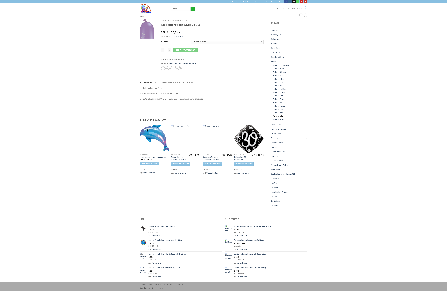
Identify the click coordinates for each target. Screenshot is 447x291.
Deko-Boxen (276, 48)
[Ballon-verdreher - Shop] (153, 8)
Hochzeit (274, 147)
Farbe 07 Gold (278, 82)
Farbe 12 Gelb (278, 96)
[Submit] (193, 9)
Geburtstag (275, 138)
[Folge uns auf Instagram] (290, 1)
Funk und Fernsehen (278, 129)
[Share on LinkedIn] (180, 68)
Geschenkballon (277, 142)
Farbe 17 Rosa (278, 113)
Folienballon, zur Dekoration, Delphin (153, 157)
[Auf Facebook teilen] (163, 68)
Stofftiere (280, 2)
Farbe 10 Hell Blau (279, 89)
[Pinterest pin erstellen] (176, 68)
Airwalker (275, 30)
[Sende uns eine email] (294, 1)
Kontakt (258, 2)
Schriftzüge (275, 178)
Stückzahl (164, 41)
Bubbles (274, 43)
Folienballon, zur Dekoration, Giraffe (178, 158)
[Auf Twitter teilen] (167, 68)
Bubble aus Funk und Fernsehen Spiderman (211, 158)
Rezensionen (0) (186, 82)
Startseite (233, 2)
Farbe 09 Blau (278, 86)
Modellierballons (277, 160)
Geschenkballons (268, 2)
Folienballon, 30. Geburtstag (240, 158)
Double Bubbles (277, 57)
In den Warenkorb (185, 50)
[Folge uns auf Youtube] (305, 1)
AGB (159, 284)
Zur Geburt (275, 201)
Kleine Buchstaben (278, 151)
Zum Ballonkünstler (246, 2)
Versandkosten (178, 36)
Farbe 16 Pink (278, 109)
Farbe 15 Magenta (279, 106)
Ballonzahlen (276, 39)
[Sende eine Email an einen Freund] (171, 68)
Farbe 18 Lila (278, 116)
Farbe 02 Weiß (278, 69)
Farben (273, 61)
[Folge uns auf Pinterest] (301, 1)
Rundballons (276, 169)
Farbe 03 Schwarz (279, 72)
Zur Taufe (274, 205)
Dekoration (275, 52)
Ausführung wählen (149, 163)
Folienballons (276, 124)
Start (163, 21)
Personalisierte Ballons (280, 165)
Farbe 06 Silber (278, 79)
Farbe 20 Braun (278, 119)
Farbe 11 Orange (279, 92)
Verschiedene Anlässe (279, 192)
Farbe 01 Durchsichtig (281, 65)
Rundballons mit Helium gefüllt (283, 174)
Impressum (152, 284)
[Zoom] (143, 35)
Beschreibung (146, 82)
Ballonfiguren (276, 34)
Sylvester (274, 187)
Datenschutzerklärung (173, 284)
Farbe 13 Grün (278, 99)
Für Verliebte (276, 133)
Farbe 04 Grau (278, 75)
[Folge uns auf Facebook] (286, 1)
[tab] (146, 82)
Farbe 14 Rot (278, 102)
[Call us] (297, 1)
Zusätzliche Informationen (165, 82)
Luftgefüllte (275, 156)
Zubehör (274, 196)
